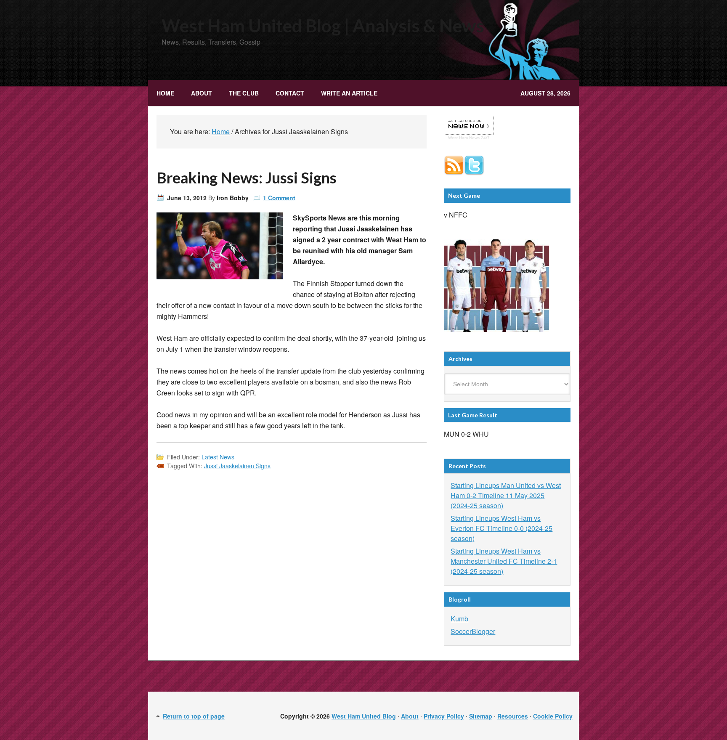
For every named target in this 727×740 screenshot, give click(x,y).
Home (165, 93)
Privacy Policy (444, 716)
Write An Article (349, 93)
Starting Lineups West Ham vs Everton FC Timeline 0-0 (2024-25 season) (501, 528)
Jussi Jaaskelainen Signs (237, 466)
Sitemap (480, 716)
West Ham (458, 137)
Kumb (459, 618)
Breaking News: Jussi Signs (247, 177)
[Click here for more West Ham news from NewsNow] (469, 125)
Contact (290, 93)
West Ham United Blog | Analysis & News (323, 25)
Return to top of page (194, 716)
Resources (512, 716)
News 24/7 (479, 137)
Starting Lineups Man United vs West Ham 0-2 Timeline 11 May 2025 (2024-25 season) (506, 495)
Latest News (218, 457)
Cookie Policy (553, 716)
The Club (239, 93)
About (201, 93)
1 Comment (279, 198)
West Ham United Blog (364, 716)
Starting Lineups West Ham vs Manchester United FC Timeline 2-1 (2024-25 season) (504, 561)
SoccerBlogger (473, 631)
